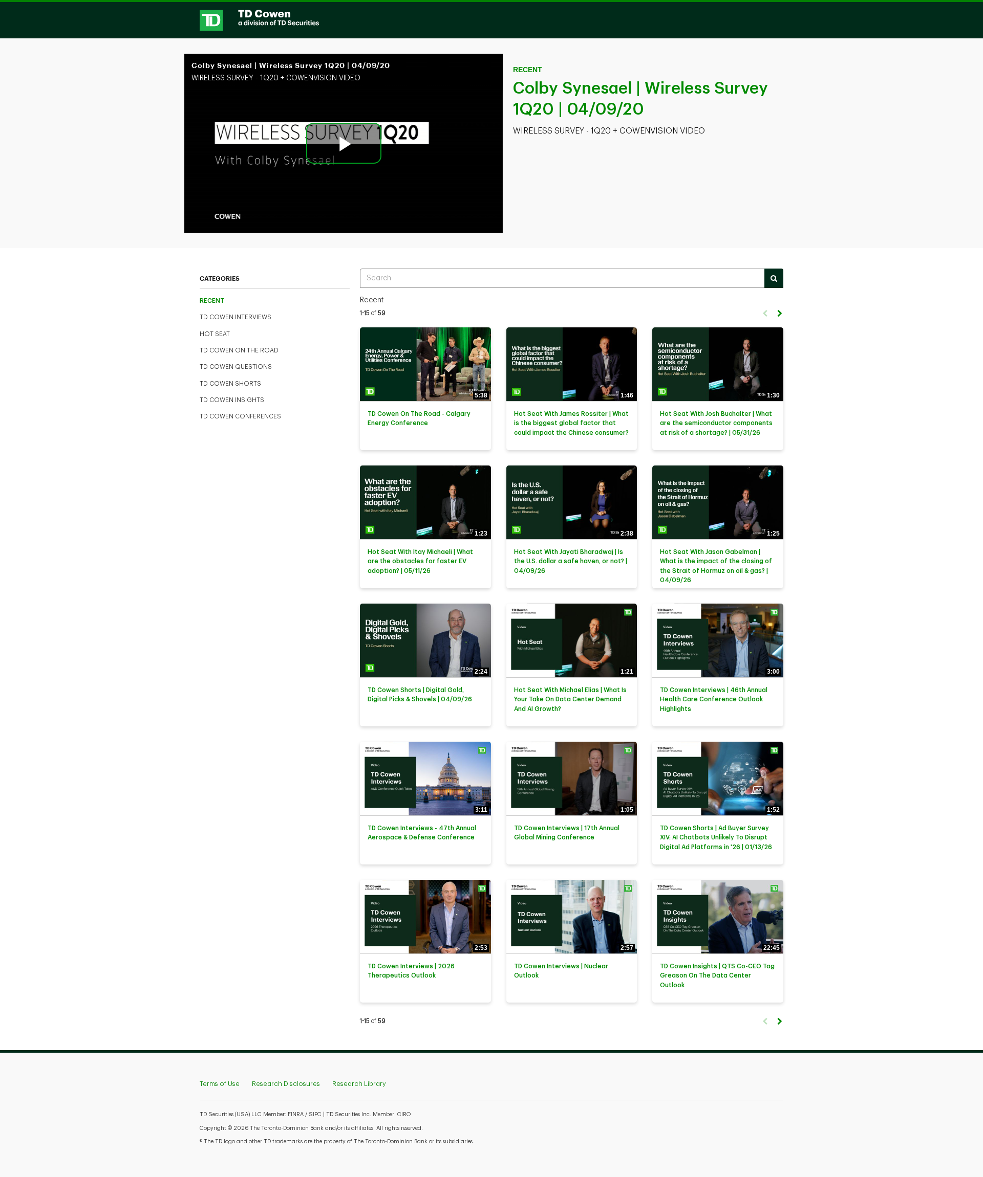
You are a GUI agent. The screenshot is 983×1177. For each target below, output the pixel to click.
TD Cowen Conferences (240, 416)
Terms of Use (220, 1083)
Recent (212, 301)
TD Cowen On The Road (239, 350)
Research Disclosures (286, 1083)
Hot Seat (215, 334)
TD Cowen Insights (232, 400)
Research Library (359, 1083)
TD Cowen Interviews (235, 317)
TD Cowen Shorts (230, 384)
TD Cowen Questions (236, 367)
